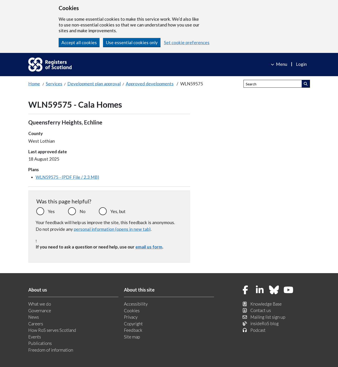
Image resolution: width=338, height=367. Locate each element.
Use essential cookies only (132, 42)
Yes (51, 211)
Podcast (258, 330)
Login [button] (301, 64)
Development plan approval (94, 83)
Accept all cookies (79, 42)
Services (54, 83)
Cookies (132, 310)
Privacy (130, 317)
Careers (35, 323)
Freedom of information (50, 350)
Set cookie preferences (186, 42)
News (33, 317)
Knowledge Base (266, 303)
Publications (40, 343)
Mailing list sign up (267, 317)
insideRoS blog (264, 323)
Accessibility (136, 303)
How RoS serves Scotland (52, 330)
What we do (39, 303)
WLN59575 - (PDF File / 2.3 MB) (67, 177)
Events (34, 336)
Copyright (133, 323)
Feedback (133, 330)
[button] (306, 84)
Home (34, 83)
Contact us (260, 310)
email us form (148, 246)
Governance (39, 310)
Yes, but (118, 211)
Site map (132, 336)
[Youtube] (288, 290)
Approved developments (150, 83)
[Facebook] (245, 290)
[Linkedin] (259, 290)
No (83, 211)
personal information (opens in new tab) (112, 229)
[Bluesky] (274, 290)
